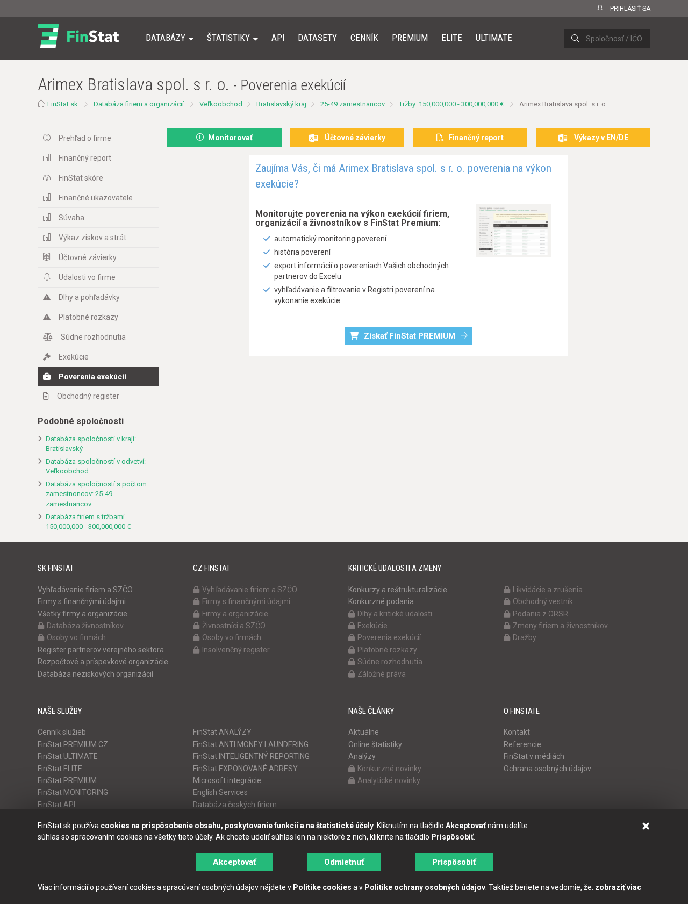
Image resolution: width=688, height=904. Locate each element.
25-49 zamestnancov (352, 104)
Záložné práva (381, 674)
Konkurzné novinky (389, 768)
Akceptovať (234, 862)
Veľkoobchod (220, 104)
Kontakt (517, 732)
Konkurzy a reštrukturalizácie (397, 589)
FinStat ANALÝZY (222, 732)
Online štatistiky (375, 744)
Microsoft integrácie (227, 780)
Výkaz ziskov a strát (92, 237)
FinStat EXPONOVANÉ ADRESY (245, 768)
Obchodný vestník (543, 601)
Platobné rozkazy (88, 317)
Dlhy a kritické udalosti (394, 613)
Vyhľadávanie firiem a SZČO (85, 589)
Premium (410, 37)
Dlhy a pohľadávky (89, 297)
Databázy (165, 37)
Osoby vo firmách (76, 637)
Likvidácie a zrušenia (548, 589)
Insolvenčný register (236, 649)
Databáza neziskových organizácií (95, 674)
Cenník (364, 37)
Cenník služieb (62, 732)
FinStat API (56, 804)
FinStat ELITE (60, 768)
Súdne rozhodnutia (93, 337)
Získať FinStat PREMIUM (409, 336)
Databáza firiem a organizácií (139, 104)
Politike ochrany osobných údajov (424, 887)
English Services (220, 792)
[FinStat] (78, 45)
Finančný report (85, 158)
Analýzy (362, 756)
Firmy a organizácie (235, 613)
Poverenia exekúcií (92, 376)
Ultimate (494, 37)
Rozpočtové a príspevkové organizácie (103, 661)
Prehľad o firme (85, 138)
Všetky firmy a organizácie (82, 613)
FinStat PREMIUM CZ (73, 744)
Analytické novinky (388, 780)
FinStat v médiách (534, 756)
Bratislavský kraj (281, 104)
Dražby (524, 637)
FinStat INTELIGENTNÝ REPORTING (251, 756)
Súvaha (71, 217)
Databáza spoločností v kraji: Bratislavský (91, 444)
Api (277, 37)
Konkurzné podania (381, 601)
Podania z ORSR (540, 613)
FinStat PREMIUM (67, 780)
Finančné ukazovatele (96, 197)
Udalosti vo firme (87, 277)
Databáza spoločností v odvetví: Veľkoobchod (96, 466)
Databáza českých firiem (235, 804)
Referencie (522, 744)
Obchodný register (88, 396)
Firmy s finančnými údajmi (82, 601)
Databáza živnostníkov (85, 625)
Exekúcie (74, 357)
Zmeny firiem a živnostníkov (560, 625)
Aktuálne (363, 732)
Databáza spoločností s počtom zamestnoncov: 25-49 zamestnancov (96, 494)
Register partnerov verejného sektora (101, 649)
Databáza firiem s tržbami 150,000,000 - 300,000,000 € (88, 522)
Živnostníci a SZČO (234, 625)
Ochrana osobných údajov (547, 768)
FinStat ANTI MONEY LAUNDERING (251, 744)
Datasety (317, 37)
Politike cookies (322, 887)
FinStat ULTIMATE (68, 756)
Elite (451, 37)
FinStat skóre (81, 178)
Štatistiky (228, 37)
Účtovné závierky (88, 257)
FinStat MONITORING (73, 792)
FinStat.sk (62, 104)
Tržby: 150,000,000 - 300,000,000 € (451, 104)
